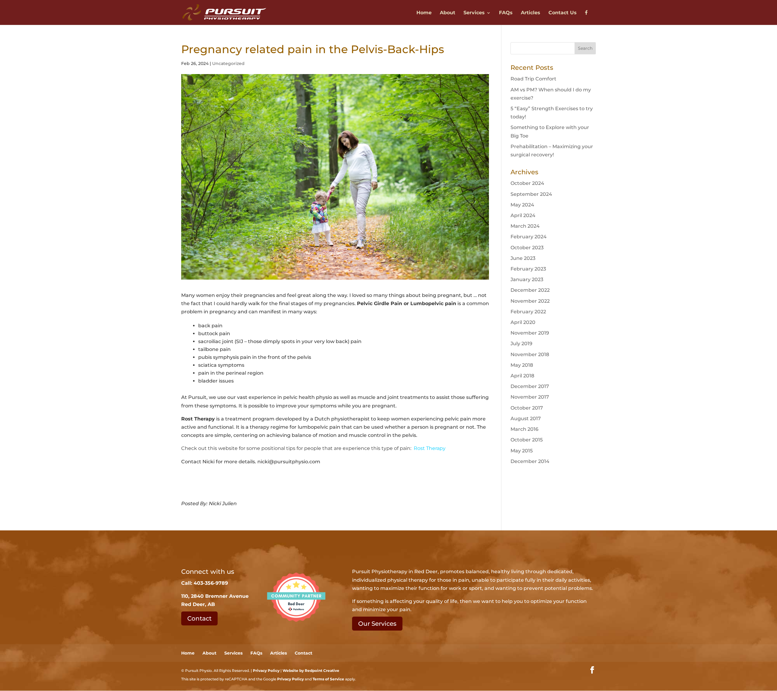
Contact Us (562, 13)
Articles (530, 13)
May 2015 (522, 451)
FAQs (506, 13)
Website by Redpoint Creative (311, 670)
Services (474, 13)
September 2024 (531, 194)
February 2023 (528, 269)
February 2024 (529, 237)
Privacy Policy (266, 670)
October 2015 (527, 440)
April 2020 (523, 322)
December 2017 (530, 386)
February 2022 (528, 312)
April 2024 (523, 215)
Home (424, 13)
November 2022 (530, 301)
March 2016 (524, 429)
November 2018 (530, 354)
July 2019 (521, 343)
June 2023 (523, 258)
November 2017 (530, 397)
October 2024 (527, 183)
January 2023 (527, 279)
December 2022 (530, 290)
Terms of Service (328, 679)
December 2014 (530, 461)
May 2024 (522, 205)
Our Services (377, 623)
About (447, 13)
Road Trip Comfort (533, 79)
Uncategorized (228, 63)
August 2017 (526, 418)
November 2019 (530, 333)
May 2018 (522, 365)
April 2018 (522, 376)
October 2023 (527, 247)
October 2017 (527, 408)
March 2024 (525, 226)
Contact (199, 618)
